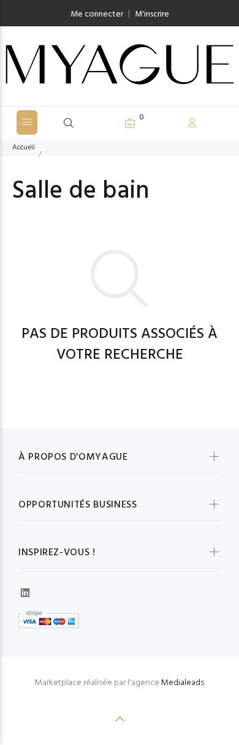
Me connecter (96, 14)
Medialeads (182, 683)
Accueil (23, 147)
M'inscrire (152, 14)
